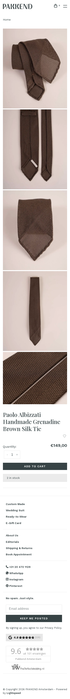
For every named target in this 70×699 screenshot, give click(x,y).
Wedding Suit (15, 510)
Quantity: (9, 446)
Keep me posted (34, 618)
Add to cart (35, 466)
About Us (12, 535)
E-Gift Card (13, 523)
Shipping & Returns (19, 548)
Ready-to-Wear (16, 516)
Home (7, 19)
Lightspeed (14, 693)
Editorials (12, 541)
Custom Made (15, 504)
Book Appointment (19, 554)
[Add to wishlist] (64, 436)
